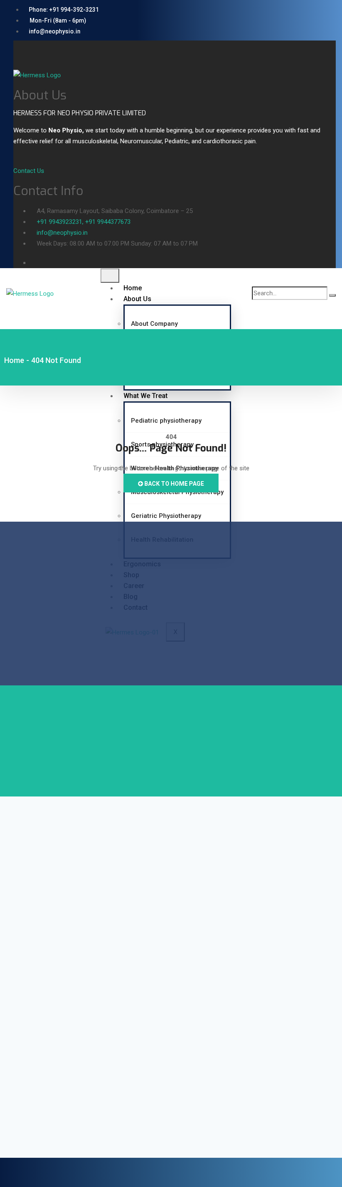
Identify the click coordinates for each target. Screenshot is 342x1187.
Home (132, 288)
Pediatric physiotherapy (166, 420)
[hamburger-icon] (110, 276)
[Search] (332, 295)
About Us (137, 299)
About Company (154, 323)
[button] (16, 46)
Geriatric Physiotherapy (166, 516)
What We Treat (145, 396)
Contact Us (28, 171)
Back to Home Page (173, 483)
